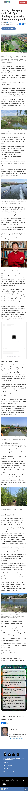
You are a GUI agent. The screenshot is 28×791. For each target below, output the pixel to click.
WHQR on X (5, 768)
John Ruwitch (9, 22)
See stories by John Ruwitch (16, 738)
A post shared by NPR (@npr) (14, 356)
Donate (23, 2)
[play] (2, 789)
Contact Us (5, 762)
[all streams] (26, 789)
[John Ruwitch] (4, 731)
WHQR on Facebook (7, 765)
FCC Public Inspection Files (9, 771)
